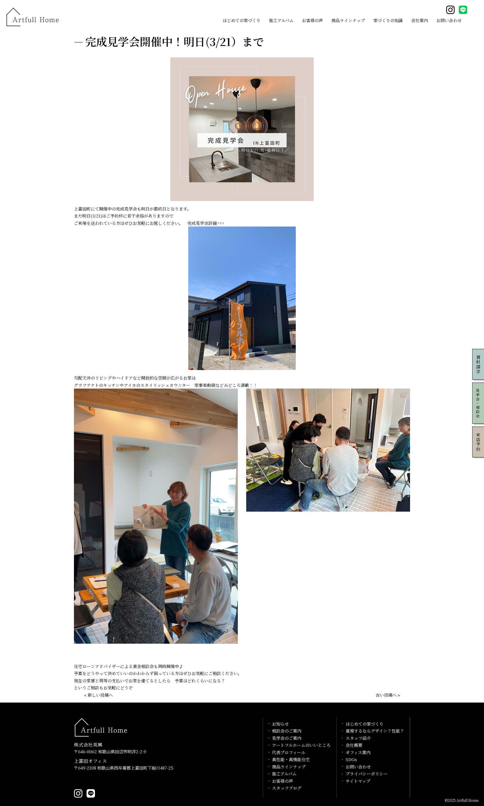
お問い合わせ (449, 20)
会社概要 (354, 745)
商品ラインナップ (348, 20)
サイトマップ (358, 781)
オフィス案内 (358, 752)
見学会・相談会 (478, 403)
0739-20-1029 (92, 780)
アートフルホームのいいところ (301, 745)
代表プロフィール (288, 752)
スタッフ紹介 (358, 738)
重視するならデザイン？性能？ (375, 731)
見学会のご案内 (286, 738)
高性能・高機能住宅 (291, 759)
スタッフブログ (286, 788)
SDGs (351, 759)
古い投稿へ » (388, 695)
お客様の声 (312, 20)
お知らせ (280, 724)
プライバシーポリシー (367, 774)
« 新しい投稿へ (98, 695)
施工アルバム (281, 20)
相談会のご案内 (286, 731)
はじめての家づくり (241, 20)
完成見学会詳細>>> (205, 223)
